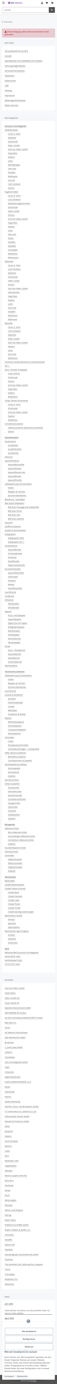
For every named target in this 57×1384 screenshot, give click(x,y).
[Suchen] (52, 10)
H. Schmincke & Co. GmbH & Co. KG (20, 1111)
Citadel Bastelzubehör (14, 884)
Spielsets (12, 923)
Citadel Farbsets (15, 896)
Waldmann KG (11, 1279)
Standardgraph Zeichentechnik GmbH (21, 1254)
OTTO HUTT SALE (12, 964)
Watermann (13, 257)
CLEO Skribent (14, 184)
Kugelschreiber (11, 192)
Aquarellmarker (15, 480)
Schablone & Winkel (17, 714)
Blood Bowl (10, 881)
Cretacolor (9, 1072)
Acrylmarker (13, 453)
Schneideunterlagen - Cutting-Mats (23, 749)
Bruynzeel (9, 1042)
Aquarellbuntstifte (16, 464)
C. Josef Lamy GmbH (14, 1047)
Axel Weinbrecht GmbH (15, 1037)
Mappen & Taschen (16, 491)
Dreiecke (12, 698)
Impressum (9, 1376)
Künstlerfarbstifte (13, 569)
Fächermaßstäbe (15, 702)
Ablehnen (29, 1347)
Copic (7, 1067)
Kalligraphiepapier (16, 627)
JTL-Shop (33, 1380)
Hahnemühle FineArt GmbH (17, 1116)
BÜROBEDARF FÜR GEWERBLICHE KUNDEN (23, 61)
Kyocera (8, 1146)
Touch (7, 1269)
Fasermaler (13, 576)
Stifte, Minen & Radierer (15, 753)
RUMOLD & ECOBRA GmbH (16, 1225)
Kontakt (8, 56)
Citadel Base (13, 892)
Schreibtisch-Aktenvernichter (21, 840)
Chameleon (10, 1057)
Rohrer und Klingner (14, 1210)
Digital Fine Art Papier (17, 623)
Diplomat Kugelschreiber (19, 203)
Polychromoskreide (16, 565)
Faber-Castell (14, 145)
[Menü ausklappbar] (3, 1)
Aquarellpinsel (14, 654)
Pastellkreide (13, 561)
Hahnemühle (13, 292)
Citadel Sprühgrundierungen (21, 911)
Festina (11, 188)
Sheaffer (12, 172)
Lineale (11, 706)
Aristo (7, 1027)
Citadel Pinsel (14, 904)
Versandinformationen (15, 70)
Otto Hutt (12, 168)
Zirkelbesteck (14, 814)
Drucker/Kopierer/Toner (15, 847)
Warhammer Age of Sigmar (17, 931)
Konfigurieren (29, 1339)
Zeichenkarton (14, 733)
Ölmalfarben (13, 607)
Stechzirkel (13, 807)
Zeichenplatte (14, 768)
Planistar (9, 1205)
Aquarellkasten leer (16, 472)
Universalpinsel (15, 661)
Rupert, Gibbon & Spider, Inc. (18, 1230)
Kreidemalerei (11, 545)
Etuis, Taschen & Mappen (16, 369)
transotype (12, 250)
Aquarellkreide (14, 476)
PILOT (7, 1195)
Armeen (11, 919)
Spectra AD (10, 1244)
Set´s (7, 365)
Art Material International (16, 1032)
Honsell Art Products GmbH (17, 1121)
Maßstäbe (12, 710)
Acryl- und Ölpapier (16, 615)
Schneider (9, 1234)
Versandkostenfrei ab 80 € (16, 51)
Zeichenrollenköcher (17, 495)
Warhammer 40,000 (13, 915)
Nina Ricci (9, 1180)
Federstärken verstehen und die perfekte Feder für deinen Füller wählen (27, 1312)
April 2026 (9, 1318)
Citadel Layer (13, 900)
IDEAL (7, 1126)
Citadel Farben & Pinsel (15, 888)
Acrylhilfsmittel (14, 449)
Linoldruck (9, 596)
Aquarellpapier (14, 619)
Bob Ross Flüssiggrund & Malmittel (23, 507)
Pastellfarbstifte (15, 588)
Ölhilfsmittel (13, 603)
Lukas (7, 1151)
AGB (6, 85)
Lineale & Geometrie (14, 695)
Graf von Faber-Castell (18, 149)
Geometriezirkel (15, 795)
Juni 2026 (9, 1304)
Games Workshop (12, 1101)
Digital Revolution (12, 1077)
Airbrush (9, 457)
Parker (11, 238)
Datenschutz (22, 1376)
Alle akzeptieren (29, 1331)
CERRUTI (8, 1052)
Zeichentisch (13, 772)
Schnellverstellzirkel (17, 799)
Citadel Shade (14, 908)
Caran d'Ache (14, 373)
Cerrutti (11, 180)
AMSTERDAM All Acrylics (15, 1013)
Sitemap (8, 90)
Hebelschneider (15, 859)
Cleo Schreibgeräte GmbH (16, 1062)
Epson (7, 1086)
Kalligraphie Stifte (16, 538)
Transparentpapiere (17, 729)
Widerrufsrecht (11, 105)
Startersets (13, 942)
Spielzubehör (14, 927)
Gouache (9, 522)
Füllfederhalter (11, 130)
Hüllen (11, 487)
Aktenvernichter (12, 828)
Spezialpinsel (14, 658)
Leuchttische (10, 592)
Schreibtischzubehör (14, 423)
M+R (7, 1156)
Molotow (8, 1170)
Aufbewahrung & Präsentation (18, 484)
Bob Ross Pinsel (15, 511)
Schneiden (9, 737)
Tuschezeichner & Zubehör (20, 760)
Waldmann (13, 176)
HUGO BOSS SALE (12, 956)
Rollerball (9, 261)
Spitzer (11, 431)
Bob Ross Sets (14, 515)
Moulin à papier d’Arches (16, 1175)
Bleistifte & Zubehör (17, 756)
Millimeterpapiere (16, 722)
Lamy (10, 161)
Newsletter (9, 75)
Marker (11, 584)
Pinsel (7, 646)
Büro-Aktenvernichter (17, 832)
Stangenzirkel (14, 803)
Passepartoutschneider (18, 745)
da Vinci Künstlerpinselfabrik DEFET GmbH (24, 1017)
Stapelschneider (15, 867)
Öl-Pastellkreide (15, 553)
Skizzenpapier (14, 642)
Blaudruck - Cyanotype (15, 499)
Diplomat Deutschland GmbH (18, 1008)
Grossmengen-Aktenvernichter (21, 836)
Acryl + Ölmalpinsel (16, 650)
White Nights (10, 1200)
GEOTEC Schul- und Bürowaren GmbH (22, 1106)
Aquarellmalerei (12, 460)
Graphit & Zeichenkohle (15, 530)
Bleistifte (9, 323)
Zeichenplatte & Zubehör (16, 764)
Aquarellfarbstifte (16, 573)
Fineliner (12, 580)
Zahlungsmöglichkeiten (15, 66)
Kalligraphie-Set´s (16, 542)
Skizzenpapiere (14, 725)
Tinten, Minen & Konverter (16, 400)
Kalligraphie (10, 534)
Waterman (12, 319)
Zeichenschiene (12, 780)
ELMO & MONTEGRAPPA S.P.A (18, 1082)
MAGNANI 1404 (11, 1160)
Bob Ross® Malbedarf (14, 503)
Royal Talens (10, 1220)
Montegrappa (14, 164)
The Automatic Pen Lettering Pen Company (24, 1264)
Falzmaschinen (11, 851)
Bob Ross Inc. (11, 1022)
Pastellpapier (14, 634)
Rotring (8, 1215)
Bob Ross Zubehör (16, 518)
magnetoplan (11, 1165)
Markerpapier (14, 631)
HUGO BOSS (10, 993)
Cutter (11, 741)
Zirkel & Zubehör (12, 783)
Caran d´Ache (14, 134)
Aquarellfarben (14, 468)
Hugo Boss (12, 153)
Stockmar (9, 1259)
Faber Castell (13, 211)
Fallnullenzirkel (14, 791)
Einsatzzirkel (13, 787)
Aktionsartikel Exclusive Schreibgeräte (21, 952)
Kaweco (11, 157)
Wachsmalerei (11, 665)
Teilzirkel (12, 811)
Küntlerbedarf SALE (13, 960)
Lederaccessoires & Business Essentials (25, 427)
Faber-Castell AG (12, 998)
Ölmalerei (9, 600)
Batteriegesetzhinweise (15, 100)
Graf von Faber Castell (18, 412)
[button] (42, 3)
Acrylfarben (13, 445)
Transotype (10, 1274)
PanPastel (12, 557)
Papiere (8, 611)
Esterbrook (12, 141)
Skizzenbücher (14, 638)
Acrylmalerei (10, 441)
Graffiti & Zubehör (13, 526)
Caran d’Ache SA (12, 1003)
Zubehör (12, 776)
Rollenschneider (15, 863)
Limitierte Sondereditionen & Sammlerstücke (25, 362)
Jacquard (9, 1131)
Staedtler (12, 246)
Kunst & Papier (11, 1141)
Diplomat (12, 137)
